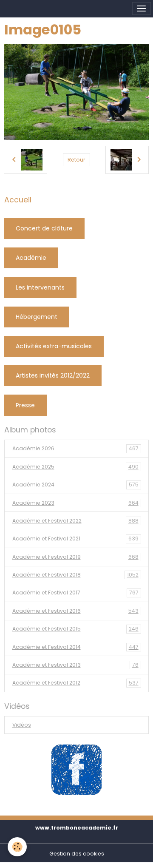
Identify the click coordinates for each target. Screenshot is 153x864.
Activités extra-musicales (54, 346)
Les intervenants (40, 287)
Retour (76, 159)
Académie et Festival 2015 (75, 628)
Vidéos (21, 724)
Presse (25, 405)
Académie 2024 (75, 484)
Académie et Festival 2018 (75, 574)
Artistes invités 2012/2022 (53, 375)
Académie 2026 (75, 448)
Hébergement (36, 317)
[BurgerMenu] (141, 8)
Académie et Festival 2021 (75, 538)
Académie (31, 257)
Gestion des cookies (76, 853)
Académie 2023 (75, 502)
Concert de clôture (44, 228)
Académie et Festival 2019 (75, 556)
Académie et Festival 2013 (75, 664)
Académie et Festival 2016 (75, 610)
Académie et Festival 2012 (75, 682)
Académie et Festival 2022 (75, 520)
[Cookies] (17, 846)
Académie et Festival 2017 (75, 592)
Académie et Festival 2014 (75, 647)
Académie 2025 (75, 466)
